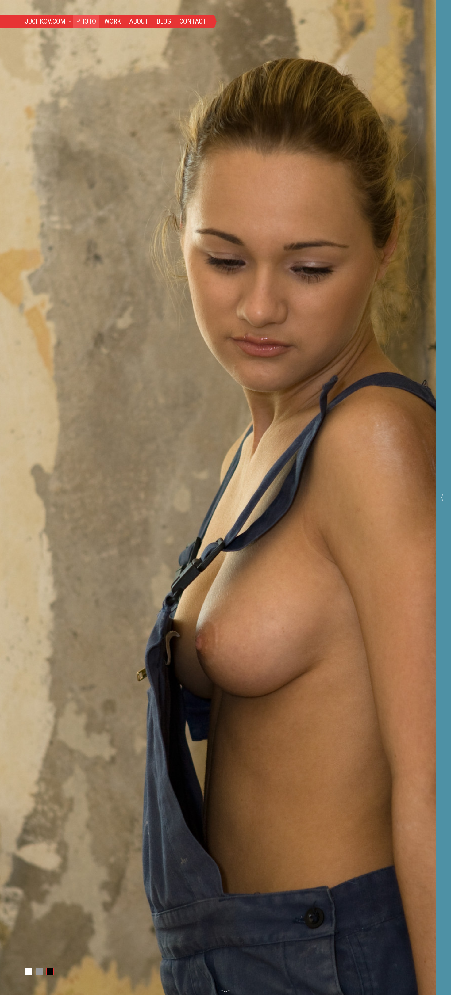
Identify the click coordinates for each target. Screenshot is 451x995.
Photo (86, 21)
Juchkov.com (45, 21)
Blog (163, 21)
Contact (192, 21)
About (138, 21)
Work (112, 21)
